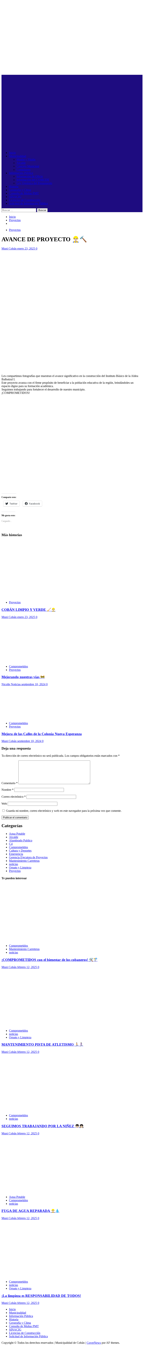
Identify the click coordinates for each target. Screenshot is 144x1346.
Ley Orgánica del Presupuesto (34, 183)
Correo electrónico (14, 796)
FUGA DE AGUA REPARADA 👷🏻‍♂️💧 (30, 1211)
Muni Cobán (9, 248)
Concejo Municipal (27, 166)
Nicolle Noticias (11, 684)
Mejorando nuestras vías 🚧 (23, 677)
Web (4, 803)
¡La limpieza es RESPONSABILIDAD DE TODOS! (41, 1296)
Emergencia (16, 854)
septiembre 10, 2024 (33, 684)
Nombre (8, 789)
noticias (13, 864)
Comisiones (23, 169)
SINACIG (15, 196)
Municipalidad (17, 156)
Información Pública (21, 173)
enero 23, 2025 (26, 248)
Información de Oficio (29, 176)
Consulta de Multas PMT (24, 193)
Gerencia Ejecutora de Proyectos (28, 857)
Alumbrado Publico (20, 840)
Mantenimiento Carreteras (24, 860)
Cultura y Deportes (20, 850)
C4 (11, 843)
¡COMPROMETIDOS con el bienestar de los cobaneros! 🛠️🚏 (50, 960)
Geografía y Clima (20, 189)
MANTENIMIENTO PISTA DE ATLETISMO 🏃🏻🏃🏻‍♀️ (42, 1044)
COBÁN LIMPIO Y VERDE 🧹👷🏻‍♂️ (29, 610)
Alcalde (21, 162)
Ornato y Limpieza (20, 867)
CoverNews (94, 1342)
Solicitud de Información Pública (28, 203)
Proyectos (15, 230)
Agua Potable (17, 833)
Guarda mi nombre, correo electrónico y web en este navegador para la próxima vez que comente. (64, 810)
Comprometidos (18, 666)
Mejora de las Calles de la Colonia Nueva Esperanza (42, 734)
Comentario (10, 783)
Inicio (12, 152)
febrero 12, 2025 (27, 967)
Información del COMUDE (32, 179)
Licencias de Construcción (24, 200)
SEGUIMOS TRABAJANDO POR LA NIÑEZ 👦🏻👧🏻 (43, 1126)
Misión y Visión (25, 159)
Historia (13, 186)
